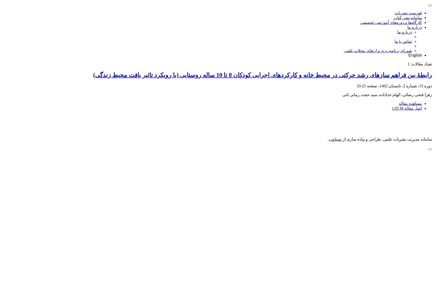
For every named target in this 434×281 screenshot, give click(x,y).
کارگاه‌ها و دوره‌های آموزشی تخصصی (391, 22)
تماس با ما (403, 41)
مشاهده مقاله (410, 103)
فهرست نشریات (408, 13)
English (415, 55)
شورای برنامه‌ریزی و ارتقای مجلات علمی (378, 51)
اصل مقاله (407, 108)
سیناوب (335, 139)
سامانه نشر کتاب (408, 18)
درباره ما (414, 27)
